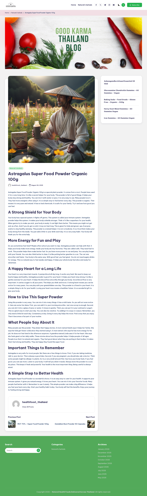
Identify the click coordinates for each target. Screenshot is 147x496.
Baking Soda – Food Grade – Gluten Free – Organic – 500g (119, 100)
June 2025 (102, 474)
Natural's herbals (16, 168)
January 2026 (103, 449)
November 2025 (104, 456)
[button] (134, 5)
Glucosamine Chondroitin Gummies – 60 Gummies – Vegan (121, 91)
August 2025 (103, 467)
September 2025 (105, 463)
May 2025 (102, 478)
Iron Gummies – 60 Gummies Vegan (119, 118)
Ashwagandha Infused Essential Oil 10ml (119, 82)
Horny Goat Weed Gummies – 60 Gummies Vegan (118, 110)
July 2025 (102, 470)
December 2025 (104, 453)
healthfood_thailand (35, 402)
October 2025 (104, 460)
